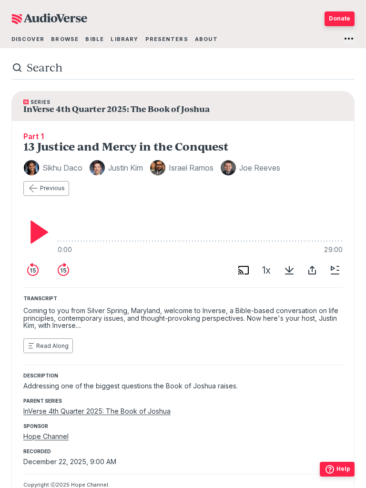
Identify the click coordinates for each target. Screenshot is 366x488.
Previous (52, 188)
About (206, 39)
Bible (94, 39)
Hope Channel (46, 436)
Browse (65, 39)
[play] (37, 232)
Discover (27, 39)
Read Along (52, 345)
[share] (312, 270)
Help (343, 468)
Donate (339, 18)
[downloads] (289, 270)
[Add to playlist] (335, 270)
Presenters (166, 39)
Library (124, 39)
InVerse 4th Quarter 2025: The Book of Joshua (97, 411)
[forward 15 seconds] (63, 270)
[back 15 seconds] (32, 270)
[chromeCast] (243, 270)
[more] (349, 38)
